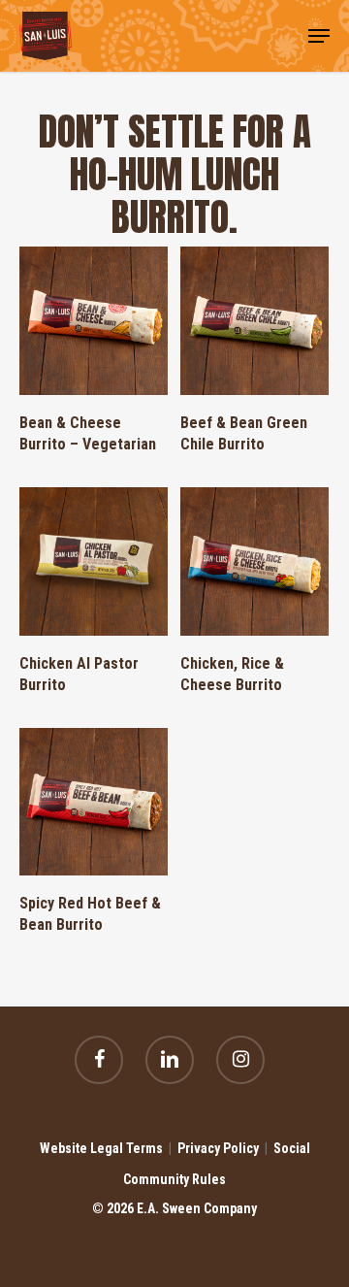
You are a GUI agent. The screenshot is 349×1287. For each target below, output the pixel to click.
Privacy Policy (218, 1148)
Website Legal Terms (101, 1148)
